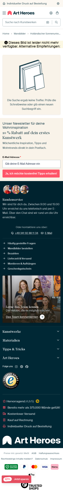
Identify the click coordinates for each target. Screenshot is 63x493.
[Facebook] (27, 367)
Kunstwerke (12, 331)
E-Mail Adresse (12, 157)
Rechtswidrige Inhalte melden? (17, 458)
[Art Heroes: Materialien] (58, 340)
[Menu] (4, 13)
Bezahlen (13, 253)
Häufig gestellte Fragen (22, 243)
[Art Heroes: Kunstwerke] (58, 331)
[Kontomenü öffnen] (51, 13)
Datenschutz (41, 458)
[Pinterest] (22, 367)
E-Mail (48, 233)
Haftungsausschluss (49, 453)
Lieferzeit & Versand (19, 258)
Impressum (56, 458)
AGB (34, 453)
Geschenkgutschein (19, 268)
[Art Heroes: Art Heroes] (58, 357)
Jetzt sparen (17, 479)
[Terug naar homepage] (21, 13)
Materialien (11, 340)
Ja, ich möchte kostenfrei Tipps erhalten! (31, 173)
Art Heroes (11, 358)
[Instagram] (16, 367)
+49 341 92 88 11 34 (26, 233)
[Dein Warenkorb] (57, 13)
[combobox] (23, 22)
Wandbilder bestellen (20, 248)
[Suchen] (56, 22)
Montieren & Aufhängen (22, 263)
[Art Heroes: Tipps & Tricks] (58, 349)
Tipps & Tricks (14, 349)
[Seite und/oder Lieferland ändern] (58, 3)
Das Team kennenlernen (22, 317)
